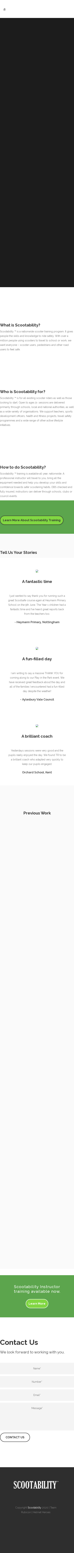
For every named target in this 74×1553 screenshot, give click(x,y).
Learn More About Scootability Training (32, 520)
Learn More (37, 1303)
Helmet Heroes (41, 1512)
